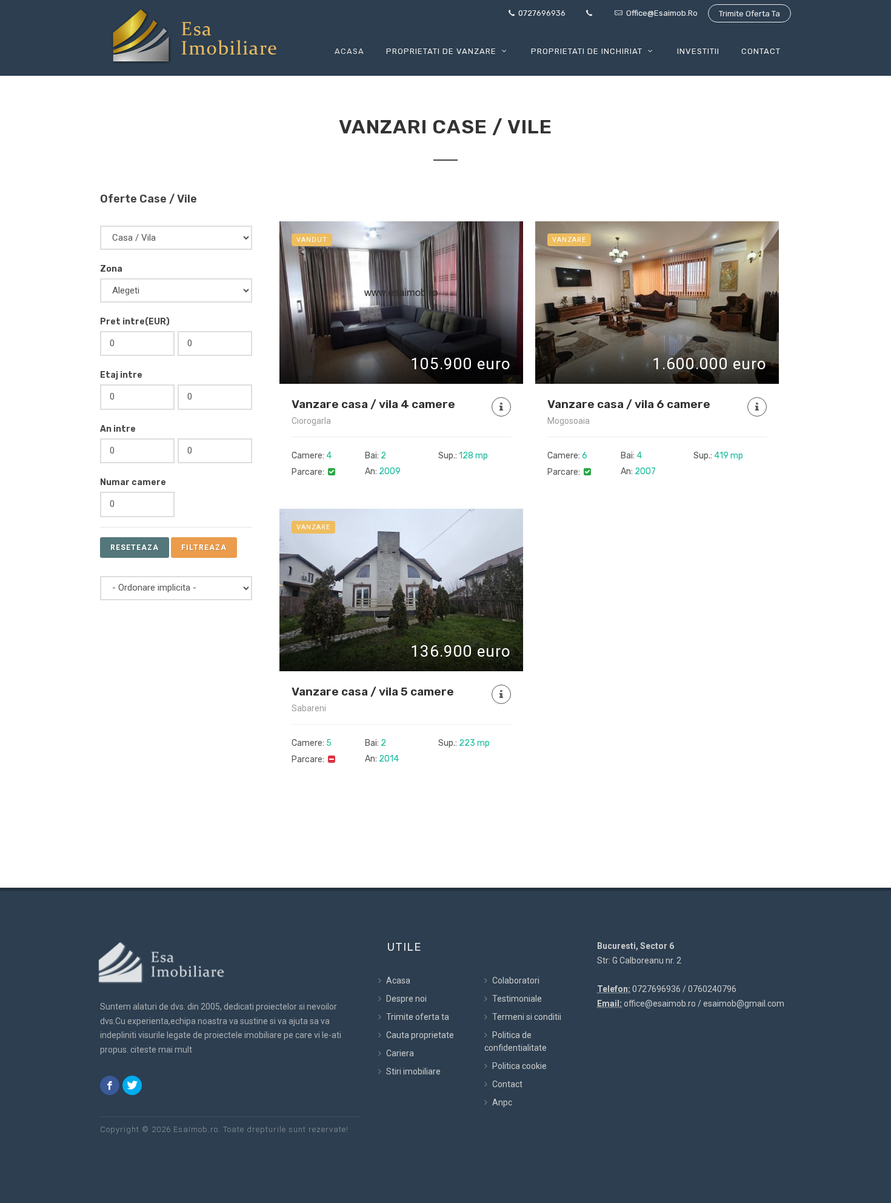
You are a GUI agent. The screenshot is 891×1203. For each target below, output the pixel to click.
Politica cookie (518, 1066)
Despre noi (405, 999)
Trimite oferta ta (749, 13)
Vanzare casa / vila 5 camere (373, 692)
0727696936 (541, 13)
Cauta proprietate (419, 1035)
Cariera (399, 1053)
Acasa (397, 980)
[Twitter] (132, 1085)
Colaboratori (514, 980)
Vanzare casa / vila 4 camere (373, 404)
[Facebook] (109, 1085)
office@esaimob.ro (661, 13)
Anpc (501, 1102)
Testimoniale (516, 999)
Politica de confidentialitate (515, 1041)
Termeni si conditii (525, 1017)
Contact (506, 1084)
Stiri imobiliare (412, 1071)
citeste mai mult (161, 1049)
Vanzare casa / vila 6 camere (628, 404)
